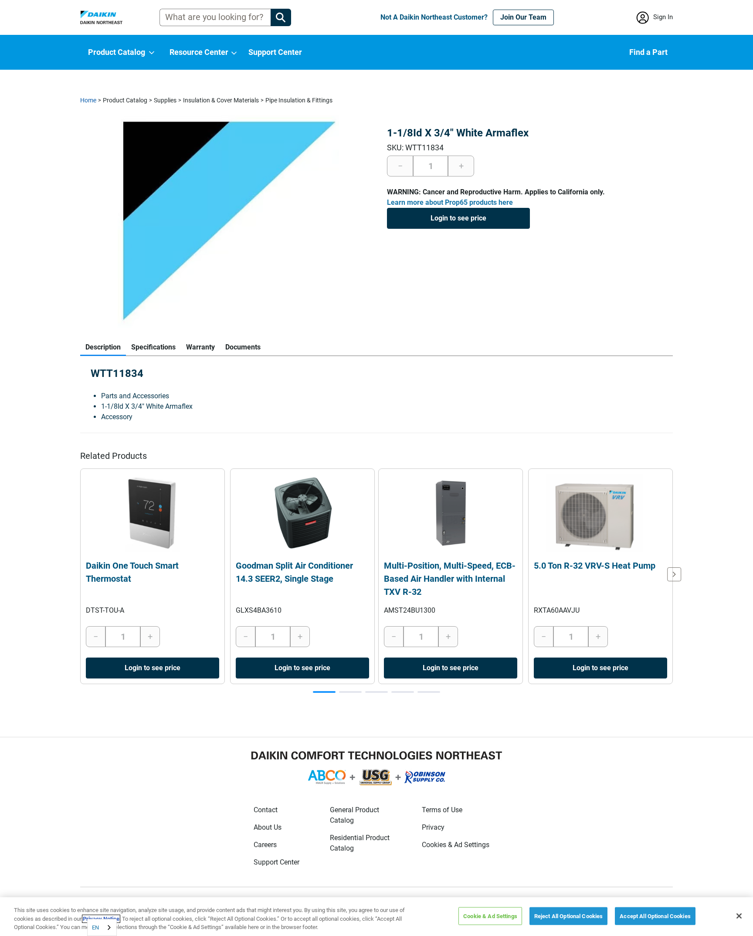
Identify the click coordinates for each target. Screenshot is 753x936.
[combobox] (102, 927)
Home (88, 100)
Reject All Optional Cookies (568, 915)
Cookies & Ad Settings (455, 845)
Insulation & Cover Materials (221, 100)
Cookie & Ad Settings (490, 915)
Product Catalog (125, 100)
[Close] (739, 916)
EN (95, 927)
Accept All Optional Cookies (655, 915)
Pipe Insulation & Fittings (298, 100)
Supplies (165, 100)
